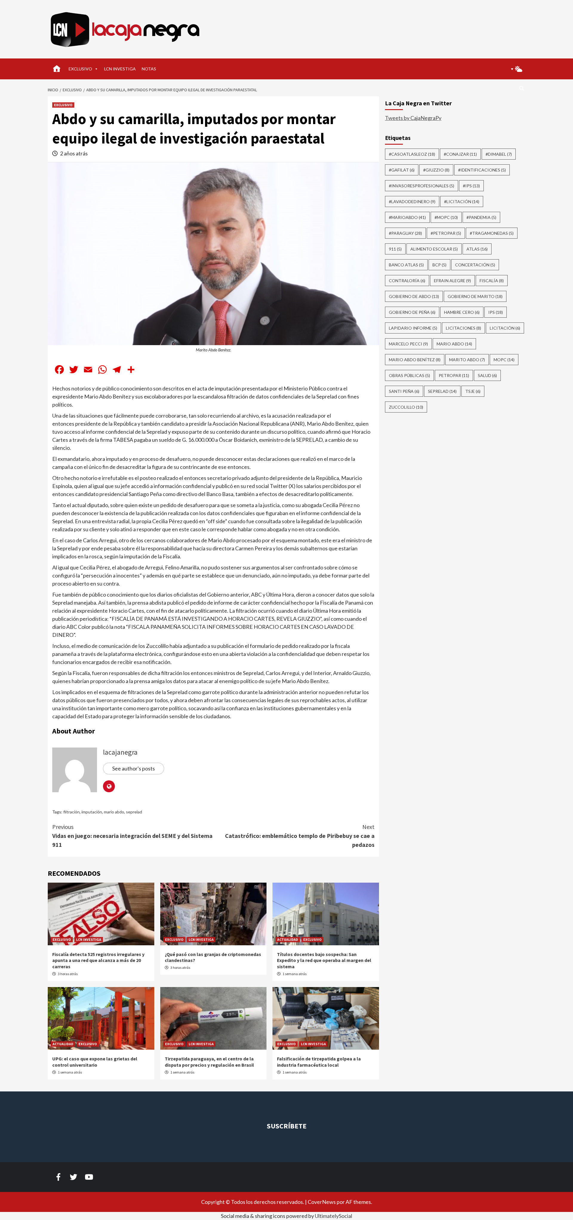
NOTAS (149, 68)
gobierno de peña (412, 312)
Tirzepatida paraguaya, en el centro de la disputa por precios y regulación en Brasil (209, 1062)
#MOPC (446, 217)
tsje (472, 391)
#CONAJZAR (460, 154)
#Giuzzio (436, 169)
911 (395, 248)
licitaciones (463, 328)
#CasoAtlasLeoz (412, 154)
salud (487, 375)
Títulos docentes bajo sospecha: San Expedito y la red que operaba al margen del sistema (324, 960)
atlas (477, 248)
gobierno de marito (475, 296)
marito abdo (467, 359)
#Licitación (461, 201)
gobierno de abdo (414, 296)
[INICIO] (57, 68)
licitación (505, 328)
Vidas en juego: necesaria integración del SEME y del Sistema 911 (132, 835)
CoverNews (322, 1202)
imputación (91, 811)
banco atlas (406, 264)
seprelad (134, 811)
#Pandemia (481, 217)
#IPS (471, 185)
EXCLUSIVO (80, 68)
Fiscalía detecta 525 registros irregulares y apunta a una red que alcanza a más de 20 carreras (98, 960)
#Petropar (446, 233)
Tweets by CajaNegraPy (413, 118)
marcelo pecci (408, 343)
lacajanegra (120, 752)
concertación (475, 264)
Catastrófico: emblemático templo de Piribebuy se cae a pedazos (300, 835)
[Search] (521, 88)
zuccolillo (406, 407)
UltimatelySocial (333, 1216)
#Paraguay (405, 233)
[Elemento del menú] (58, 1177)
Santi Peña (404, 391)
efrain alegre (452, 280)
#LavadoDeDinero (412, 201)
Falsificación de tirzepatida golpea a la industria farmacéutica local (319, 1062)
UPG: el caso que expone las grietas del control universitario (94, 1062)
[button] (514, 68)
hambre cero (462, 312)
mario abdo (114, 811)
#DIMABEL (499, 154)
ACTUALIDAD (287, 939)
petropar (454, 375)
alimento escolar (434, 248)
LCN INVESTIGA (120, 68)
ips (495, 312)
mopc (504, 359)
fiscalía (492, 280)
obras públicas (409, 375)
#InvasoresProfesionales (421, 185)
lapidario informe (413, 328)
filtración (71, 811)
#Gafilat (402, 169)
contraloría (407, 280)
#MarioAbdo (407, 217)
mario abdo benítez (414, 359)
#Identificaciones (482, 169)
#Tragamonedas (492, 233)
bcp (439, 264)
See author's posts (133, 768)
